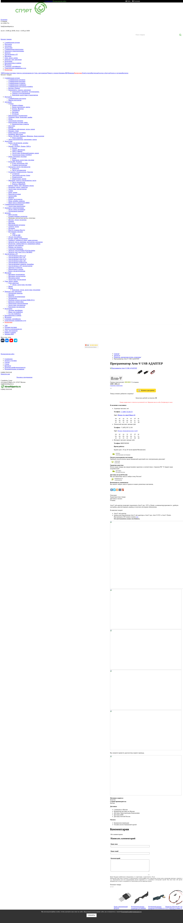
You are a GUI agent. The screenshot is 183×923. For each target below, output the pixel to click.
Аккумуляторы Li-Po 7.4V (16, 257)
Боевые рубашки (17, 105)
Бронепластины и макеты (20, 124)
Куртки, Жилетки (18, 109)
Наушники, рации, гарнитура (18, 187)
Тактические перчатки (15, 120)
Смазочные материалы (15, 249)
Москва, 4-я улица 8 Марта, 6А (126, 415)
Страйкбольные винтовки (16, 81)
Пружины (11, 228)
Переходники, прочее (19, 179)
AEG (13, 233)
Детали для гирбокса (15, 237)
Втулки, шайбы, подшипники (18, 238)
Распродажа (8, 70)
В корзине (4, 19)
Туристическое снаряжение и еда (15, 68)
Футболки (15, 114)
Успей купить (86, 73)
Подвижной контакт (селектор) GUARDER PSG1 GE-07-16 (138, 908)
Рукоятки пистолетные (19, 165)
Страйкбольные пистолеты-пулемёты (20, 86)
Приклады (15, 168)
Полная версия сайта (59, 1)
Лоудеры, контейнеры (15, 310)
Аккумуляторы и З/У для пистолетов (20, 266)
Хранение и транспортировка (14, 51)
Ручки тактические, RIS (20, 163)
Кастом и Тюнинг (14, 88)
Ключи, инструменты (15, 199)
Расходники (8, 61)
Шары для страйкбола (15, 312)
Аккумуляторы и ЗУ (11, 54)
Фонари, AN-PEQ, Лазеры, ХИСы (19, 146)
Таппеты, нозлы (13, 226)
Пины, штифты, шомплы (16, 201)
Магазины (8, 56)
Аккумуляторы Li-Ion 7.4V (17, 261)
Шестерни (11, 223)
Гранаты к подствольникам (21, 93)
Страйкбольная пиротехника (14, 49)
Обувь (10, 119)
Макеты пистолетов (14, 100)
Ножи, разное (12, 192)
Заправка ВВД (63, 73)
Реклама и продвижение (24, 377)
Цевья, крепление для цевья (17, 156)
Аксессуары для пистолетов (17, 189)
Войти (128, 1)
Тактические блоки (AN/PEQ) (22, 155)
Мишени (11, 197)
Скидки (7, 362)
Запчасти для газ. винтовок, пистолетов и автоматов (25, 242)
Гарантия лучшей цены (116, 385)
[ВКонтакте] (111, 490)
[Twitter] (114, 490)
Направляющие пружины (16, 225)
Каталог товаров (6, 39)
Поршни (11, 221)
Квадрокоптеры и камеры (13, 63)
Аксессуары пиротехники (16, 206)
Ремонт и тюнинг (53, 73)
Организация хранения (15, 211)
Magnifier (11, 295)
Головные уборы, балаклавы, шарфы (20, 117)
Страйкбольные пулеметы (16, 83)
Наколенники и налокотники (17, 115)
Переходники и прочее (15, 269)
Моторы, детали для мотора (17, 220)
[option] (122, 902)
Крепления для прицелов (16, 307)
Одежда (10, 103)
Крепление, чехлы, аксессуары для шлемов (26, 290)
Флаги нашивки (17, 138)
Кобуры (10, 127)
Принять (91, 915)
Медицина (8, 64)
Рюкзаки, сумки (13, 131)
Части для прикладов (19, 170)
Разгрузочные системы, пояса (18, 122)
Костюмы (15, 112)
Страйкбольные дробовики (17, 85)
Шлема (10, 288)
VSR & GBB (16, 235)
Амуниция (8, 46)
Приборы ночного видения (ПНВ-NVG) (21, 300)
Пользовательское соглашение (14, 369)
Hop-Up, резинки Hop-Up (16, 230)
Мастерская (94, 73)
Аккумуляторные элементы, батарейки (21, 264)
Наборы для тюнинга (15, 247)
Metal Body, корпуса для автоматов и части (22, 180)
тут (137, 517)
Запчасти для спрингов (15, 245)
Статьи (7, 364)
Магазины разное (14, 278)
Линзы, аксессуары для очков (21, 284)
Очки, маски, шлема (11, 58)
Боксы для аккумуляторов (16, 271)
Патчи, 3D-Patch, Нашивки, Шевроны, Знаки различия (26, 136)
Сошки (10, 191)
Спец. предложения (40, 73)
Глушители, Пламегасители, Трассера (20, 172)
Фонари (14, 148)
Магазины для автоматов (16, 274)
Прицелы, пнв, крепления (13, 59)
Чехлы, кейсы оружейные (16, 209)
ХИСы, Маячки (17, 151)
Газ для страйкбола (14, 313)
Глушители (15, 173)
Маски (10, 286)
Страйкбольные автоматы (16, 79)
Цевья (14, 158)
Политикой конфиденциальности (131, 911)
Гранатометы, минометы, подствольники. (25, 91)
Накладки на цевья (14, 194)
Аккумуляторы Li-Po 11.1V (17, 255)
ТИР (2, 73)
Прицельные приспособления (18, 303)
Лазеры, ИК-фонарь (18, 150)
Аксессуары (8, 47)
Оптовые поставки (10, 73)
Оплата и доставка (116, 73)
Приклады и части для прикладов (19, 167)
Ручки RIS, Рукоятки (15, 161)
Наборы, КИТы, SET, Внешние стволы (21, 185)
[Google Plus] (123, 490)
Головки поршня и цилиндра (17, 216)
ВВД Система (12, 214)
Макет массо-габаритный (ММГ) (19, 202)
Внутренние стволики (15, 232)
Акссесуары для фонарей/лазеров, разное (25, 153)
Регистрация (137, 1)
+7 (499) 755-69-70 (126, 412)
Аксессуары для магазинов (17, 279)
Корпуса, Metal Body (19, 184)
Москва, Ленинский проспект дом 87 (128, 431)
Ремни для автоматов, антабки (18, 143)
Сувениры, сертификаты (13, 66)
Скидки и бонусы (104, 73)
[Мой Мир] (120, 490)
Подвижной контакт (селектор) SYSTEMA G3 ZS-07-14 (156, 908)
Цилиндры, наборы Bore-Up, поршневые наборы (24, 243)
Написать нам (5, 374)
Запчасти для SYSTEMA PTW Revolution (21, 250)
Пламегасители (17, 177)
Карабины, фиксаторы (15, 134)
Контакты (125, 73)
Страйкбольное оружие (12, 42)
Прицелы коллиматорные (16, 296)
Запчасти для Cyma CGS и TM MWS (20, 252)
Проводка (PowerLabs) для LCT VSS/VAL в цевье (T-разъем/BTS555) (174, 908)
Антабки (15, 144)
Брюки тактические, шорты (21, 107)
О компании (49, 1)
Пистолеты (8, 44)
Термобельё (16, 110)
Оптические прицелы (15, 293)
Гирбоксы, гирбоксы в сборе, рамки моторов (23, 240)
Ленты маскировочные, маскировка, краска (22, 139)
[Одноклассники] (117, 490)
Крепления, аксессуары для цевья (23, 160)
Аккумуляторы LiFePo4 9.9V (17, 262)
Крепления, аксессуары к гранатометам (25, 95)
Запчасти (7, 53)
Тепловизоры (12, 298)
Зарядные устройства (15, 267)
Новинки (71, 73)
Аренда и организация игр (25, 73)
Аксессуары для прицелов (16, 305)
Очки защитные (13, 283)
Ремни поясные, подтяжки (17, 132)
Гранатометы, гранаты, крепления (19, 90)
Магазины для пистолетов (16, 276)
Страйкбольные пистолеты (17, 98)
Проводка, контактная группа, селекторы (21, 218)
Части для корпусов (18, 182)
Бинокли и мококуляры (16, 302)
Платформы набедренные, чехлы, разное (21, 129)
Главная (116, 354)
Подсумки (11, 126)
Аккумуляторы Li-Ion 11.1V (17, 259)
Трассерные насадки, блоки (21, 175)
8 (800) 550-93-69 (11, 28)
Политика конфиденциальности (15, 367)
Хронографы (12, 196)
